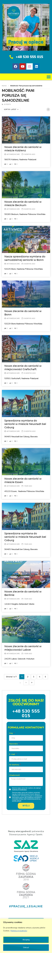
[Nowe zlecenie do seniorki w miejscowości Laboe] (26, 629)
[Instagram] (29, 66)
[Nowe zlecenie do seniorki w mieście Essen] (26, 461)
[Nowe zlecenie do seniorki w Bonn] (26, 294)
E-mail (12, 754)
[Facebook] (15, 66)
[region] (26, 935)
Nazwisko (13, 743)
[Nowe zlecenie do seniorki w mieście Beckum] (26, 184)
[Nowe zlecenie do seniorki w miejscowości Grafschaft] (26, 348)
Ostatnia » (31, 682)
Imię (11, 733)
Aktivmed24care (13, 154)
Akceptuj (26, 939)
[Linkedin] (36, 66)
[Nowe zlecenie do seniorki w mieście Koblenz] (26, 130)
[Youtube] (22, 66)
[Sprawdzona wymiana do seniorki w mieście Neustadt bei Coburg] (26, 403)
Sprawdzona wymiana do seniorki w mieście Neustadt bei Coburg (25, 424)
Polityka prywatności (18, 931)
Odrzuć (26, 947)
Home (4, 86)
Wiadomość (14, 775)
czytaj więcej (16, 801)
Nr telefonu (14, 764)
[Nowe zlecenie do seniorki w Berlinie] (26, 574)
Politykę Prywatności (19, 789)
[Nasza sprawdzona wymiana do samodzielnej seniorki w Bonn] (26, 239)
